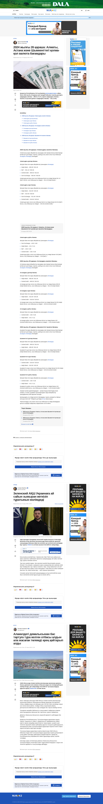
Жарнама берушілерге (84, 796)
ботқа (43, 399)
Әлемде (15, 484)
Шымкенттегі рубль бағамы (30, 142)
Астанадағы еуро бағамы (29, 130)
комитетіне (33, 688)
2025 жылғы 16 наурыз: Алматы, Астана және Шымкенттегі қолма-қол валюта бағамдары (37, 228)
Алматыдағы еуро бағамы (29, 120)
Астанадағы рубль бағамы (30, 132)
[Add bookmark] (15, 110)
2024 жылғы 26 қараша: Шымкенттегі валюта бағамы (36, 135)
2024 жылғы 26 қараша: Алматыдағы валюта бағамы (36, 115)
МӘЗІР (16, 10)
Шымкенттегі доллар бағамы (30, 138)
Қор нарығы (41, 14)
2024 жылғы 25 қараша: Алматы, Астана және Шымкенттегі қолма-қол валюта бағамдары (42, 412)
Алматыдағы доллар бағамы (30, 118)
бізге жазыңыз (36, 431)
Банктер (21, 14)
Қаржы (14, 14)
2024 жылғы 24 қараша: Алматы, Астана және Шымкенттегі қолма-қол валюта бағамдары (42, 418)
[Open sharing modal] (15, 105)
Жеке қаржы (34, 14)
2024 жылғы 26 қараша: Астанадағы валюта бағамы (36, 125)
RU (81, 10)
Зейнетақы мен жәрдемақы (58, 14)
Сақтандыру (27, 14)
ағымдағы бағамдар (26, 156)
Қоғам (14, 625)
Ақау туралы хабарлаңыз (69, 796)
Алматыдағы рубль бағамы (30, 123)
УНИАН (29, 545)
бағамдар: (51, 164)
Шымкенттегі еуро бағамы (29, 140)
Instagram (57, 475)
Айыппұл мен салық (70, 14)
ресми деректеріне (51, 93)
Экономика (47, 14)
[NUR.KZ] (51, 10)
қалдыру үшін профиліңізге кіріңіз (45, 461)
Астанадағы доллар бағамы (30, 128)
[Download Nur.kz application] (51, 4)
